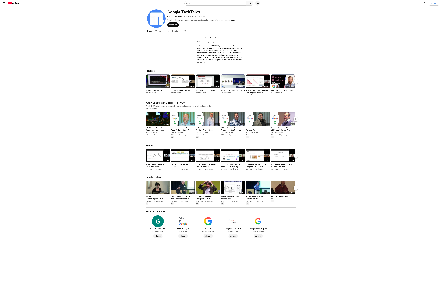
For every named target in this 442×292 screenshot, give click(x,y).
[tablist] (221, 31)
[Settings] (424, 3)
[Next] (296, 81)
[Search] (249, 3)
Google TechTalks (151, 132)
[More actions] (168, 128)
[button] (201, 62)
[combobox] (216, 3)
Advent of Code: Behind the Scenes (210, 38)
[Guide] (4, 3)
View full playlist (151, 93)
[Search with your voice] (257, 3)
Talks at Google (176, 132)
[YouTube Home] (13, 3)
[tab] (150, 31)
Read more (201, 62)
